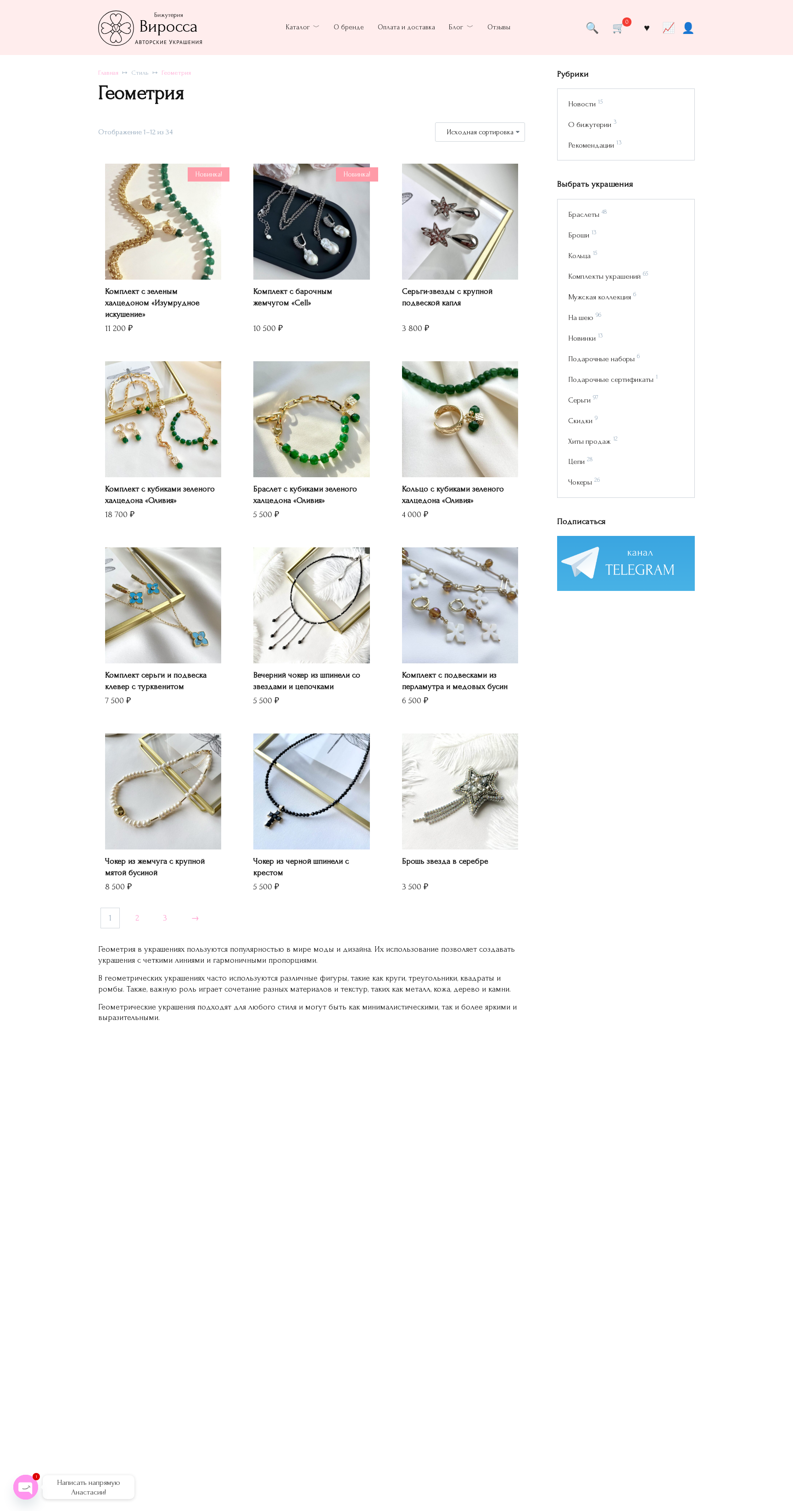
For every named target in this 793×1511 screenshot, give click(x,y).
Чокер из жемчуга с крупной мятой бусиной (155, 867)
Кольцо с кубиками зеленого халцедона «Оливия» (453, 495)
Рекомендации (591, 145)
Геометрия (176, 73)
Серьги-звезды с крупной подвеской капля (447, 297)
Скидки (580, 420)
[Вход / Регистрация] (688, 27)
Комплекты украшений (604, 276)
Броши (578, 235)
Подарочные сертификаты (610, 379)
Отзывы (498, 27)
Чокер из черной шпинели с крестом (301, 867)
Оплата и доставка (406, 27)
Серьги (579, 400)
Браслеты (583, 214)
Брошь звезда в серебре (445, 861)
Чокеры (580, 482)
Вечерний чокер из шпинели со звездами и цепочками (306, 681)
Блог (456, 27)
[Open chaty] (25, 1487)
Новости (582, 103)
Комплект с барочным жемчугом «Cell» (292, 297)
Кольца (579, 255)
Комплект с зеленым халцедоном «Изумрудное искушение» (152, 303)
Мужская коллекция (599, 296)
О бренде (349, 27)
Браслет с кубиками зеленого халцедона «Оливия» (305, 495)
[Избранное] (646, 27)
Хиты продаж (589, 441)
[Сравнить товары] (668, 27)
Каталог (298, 27)
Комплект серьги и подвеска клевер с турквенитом (156, 681)
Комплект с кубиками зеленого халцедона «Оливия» (160, 495)
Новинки (582, 338)
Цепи (576, 461)
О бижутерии (589, 124)
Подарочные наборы (601, 358)
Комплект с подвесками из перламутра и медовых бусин (455, 681)
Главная (108, 73)
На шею (580, 317)
